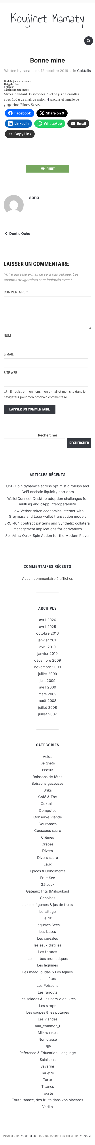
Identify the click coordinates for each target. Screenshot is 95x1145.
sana (26, 70)
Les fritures (47, 952)
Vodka (47, 1107)
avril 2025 (47, 626)
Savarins (47, 1066)
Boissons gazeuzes (47, 783)
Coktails (84, 70)
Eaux (48, 864)
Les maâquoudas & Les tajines (47, 972)
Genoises (47, 898)
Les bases (47, 931)
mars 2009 (47, 694)
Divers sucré (47, 857)
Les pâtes (48, 978)
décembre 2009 (47, 660)
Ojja (47, 1046)
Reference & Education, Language (47, 1053)
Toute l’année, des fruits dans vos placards (47, 1100)
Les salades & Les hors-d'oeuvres (48, 999)
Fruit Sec (47, 878)
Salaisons (47, 1059)
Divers (47, 851)
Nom (7, 336)
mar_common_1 (47, 1026)
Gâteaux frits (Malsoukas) (47, 891)
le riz (48, 918)
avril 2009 (47, 687)
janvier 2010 (47, 653)
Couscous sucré (47, 830)
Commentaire (16, 292)
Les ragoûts (47, 992)
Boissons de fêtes (47, 777)
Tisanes (47, 1086)
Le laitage (47, 911)
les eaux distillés (47, 945)
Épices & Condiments (47, 871)
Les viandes (47, 1019)
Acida (47, 756)
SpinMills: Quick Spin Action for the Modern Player (47, 535)
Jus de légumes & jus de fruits (48, 904)
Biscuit (47, 770)
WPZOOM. (86, 1136)
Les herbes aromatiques (48, 958)
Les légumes (47, 965)
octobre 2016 (47, 633)
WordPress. (29, 1136)
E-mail (9, 354)
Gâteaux (48, 884)
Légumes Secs (48, 925)
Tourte (47, 1093)
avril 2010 (47, 647)
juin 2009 (47, 680)
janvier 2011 (47, 640)
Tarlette (47, 1073)
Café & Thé (47, 797)
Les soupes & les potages (47, 1012)
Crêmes (47, 837)
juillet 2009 (47, 674)
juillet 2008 (47, 707)
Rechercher (47, 435)
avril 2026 (47, 620)
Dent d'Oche (19, 233)
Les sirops (47, 1005)
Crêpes (47, 844)
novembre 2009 (47, 667)
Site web (10, 373)
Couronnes (47, 824)
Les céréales (47, 938)
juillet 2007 (47, 714)
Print (51, 168)
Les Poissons (47, 985)
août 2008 (47, 700)
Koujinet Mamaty (47, 18)
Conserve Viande (47, 817)
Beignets (47, 763)
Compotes (47, 810)
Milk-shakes (47, 1032)
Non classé (47, 1039)
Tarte (47, 1079)
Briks (48, 790)
